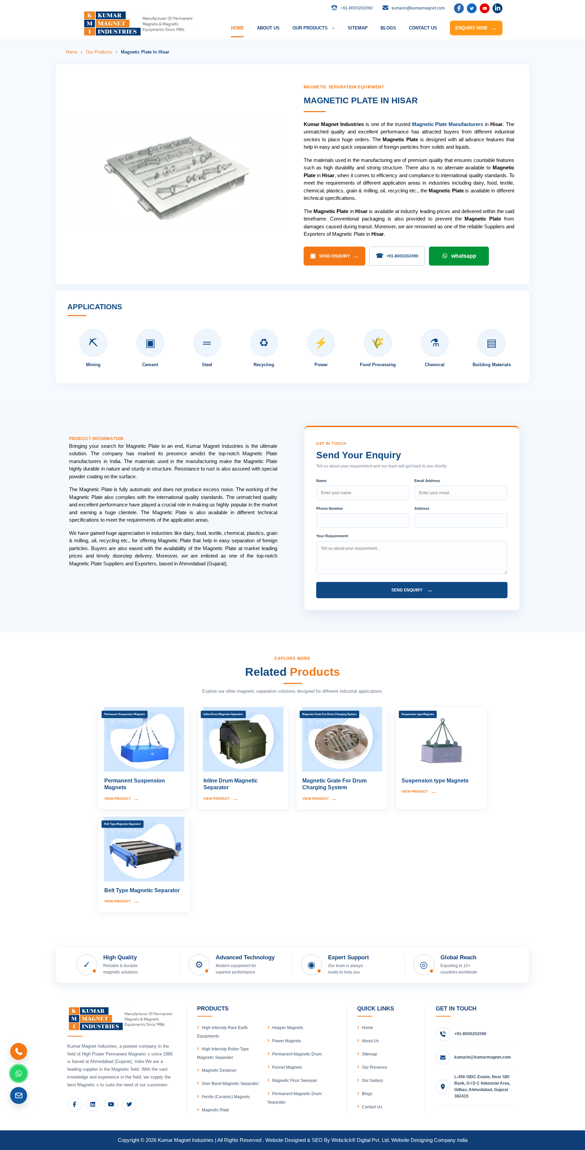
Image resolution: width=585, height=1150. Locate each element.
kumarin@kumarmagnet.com (482, 1057)
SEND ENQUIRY (334, 255)
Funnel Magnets (287, 1067)
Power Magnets (286, 1041)
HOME (237, 27)
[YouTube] (485, 8)
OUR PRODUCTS (313, 27)
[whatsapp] (18, 1073)
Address (421, 508)
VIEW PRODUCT (121, 798)
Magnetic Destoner (219, 1070)
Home (71, 52)
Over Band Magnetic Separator (230, 1083)
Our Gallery (372, 1080)
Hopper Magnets (287, 1027)
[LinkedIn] (472, 8)
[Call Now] (18, 1051)
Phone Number (329, 508)
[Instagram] (497, 8)
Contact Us (372, 1107)
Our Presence (374, 1067)
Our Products (99, 52)
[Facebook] (459, 8)
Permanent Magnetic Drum (297, 1054)
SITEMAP (358, 27)
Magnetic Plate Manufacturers (447, 124)
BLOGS (388, 27)
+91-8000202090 (397, 255)
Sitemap (369, 1054)
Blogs (367, 1093)
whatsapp (463, 256)
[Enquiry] (18, 1095)
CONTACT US (423, 27)
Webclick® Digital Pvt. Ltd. (360, 1140)
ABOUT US (268, 27)
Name (321, 481)
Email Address (427, 481)
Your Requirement (332, 536)
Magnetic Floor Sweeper (294, 1080)
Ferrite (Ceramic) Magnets (226, 1096)
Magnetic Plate (215, 1110)
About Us (370, 1041)
